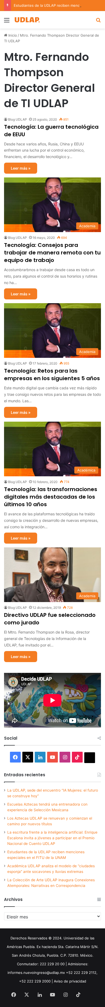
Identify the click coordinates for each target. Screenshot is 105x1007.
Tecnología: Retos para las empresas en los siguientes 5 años (52, 374)
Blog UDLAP (17, 119)
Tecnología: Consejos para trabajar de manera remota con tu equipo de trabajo (52, 252)
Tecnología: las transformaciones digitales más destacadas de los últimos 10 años (50, 496)
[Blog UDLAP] (26, 20)
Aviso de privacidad (70, 981)
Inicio (12, 35)
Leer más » (20, 168)
